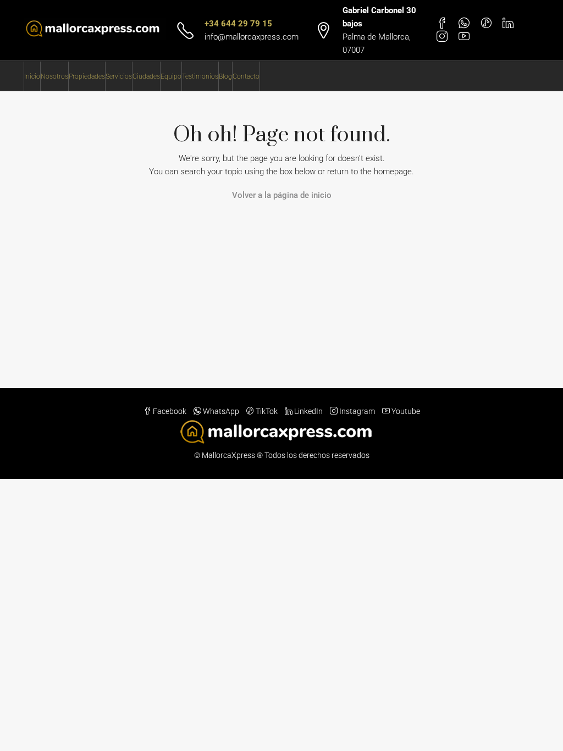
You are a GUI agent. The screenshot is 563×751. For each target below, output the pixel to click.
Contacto (246, 76)
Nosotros (54, 76)
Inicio (32, 76)
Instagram (357, 411)
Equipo (171, 76)
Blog (225, 76)
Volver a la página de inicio (282, 195)
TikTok (266, 411)
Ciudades (146, 76)
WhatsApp (221, 411)
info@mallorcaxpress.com (252, 37)
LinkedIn (308, 411)
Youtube (405, 411)
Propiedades (87, 76)
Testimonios (200, 76)
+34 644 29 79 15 (238, 24)
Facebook (169, 411)
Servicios (119, 76)
